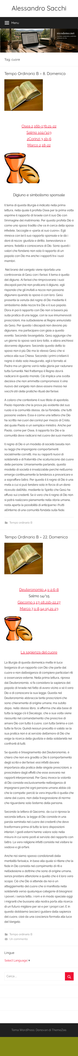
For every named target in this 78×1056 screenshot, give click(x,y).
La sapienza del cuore (39, 652)
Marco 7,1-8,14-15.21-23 (39, 608)
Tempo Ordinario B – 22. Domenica (36, 536)
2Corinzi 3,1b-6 (39, 139)
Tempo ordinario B (20, 522)
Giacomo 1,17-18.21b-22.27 (39, 602)
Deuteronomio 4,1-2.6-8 (39, 589)
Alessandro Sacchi (39, 8)
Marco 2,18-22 (39, 145)
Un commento (18, 939)
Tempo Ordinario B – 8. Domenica (34, 73)
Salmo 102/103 (39, 132)
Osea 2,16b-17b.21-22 (39, 126)
